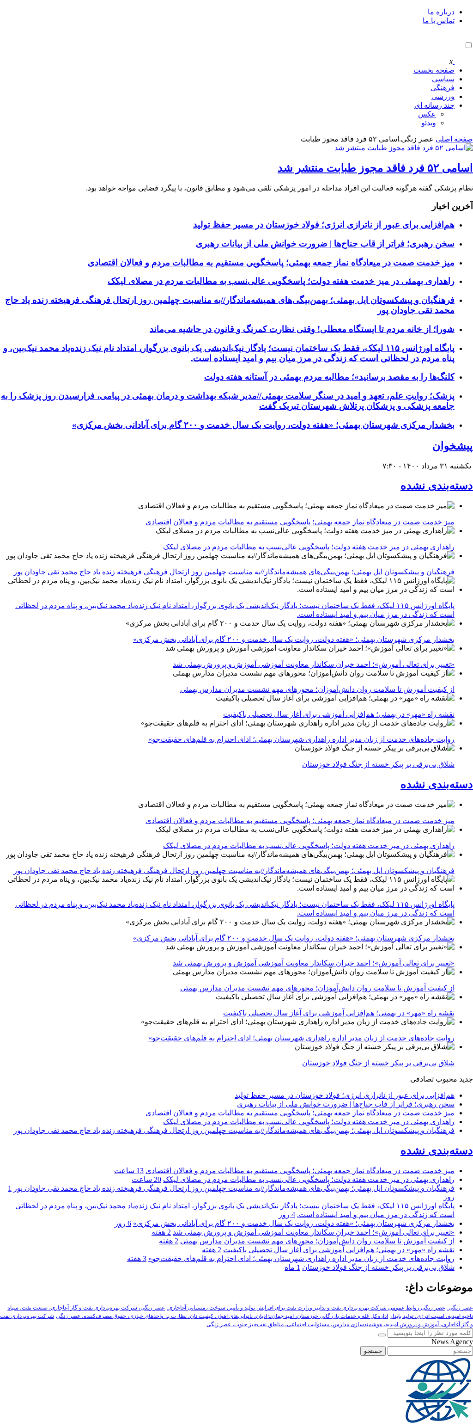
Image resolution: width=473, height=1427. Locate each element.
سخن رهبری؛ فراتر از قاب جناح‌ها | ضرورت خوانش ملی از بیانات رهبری (325, 243)
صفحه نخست (434, 70)
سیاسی (443, 79)
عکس (427, 114)
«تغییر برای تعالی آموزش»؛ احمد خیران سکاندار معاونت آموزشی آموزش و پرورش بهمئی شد (314, 664)
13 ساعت (129, 1171)
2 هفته (161, 1232)
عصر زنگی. (460, 1307)
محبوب (446, 1079)
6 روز (123, 1223)
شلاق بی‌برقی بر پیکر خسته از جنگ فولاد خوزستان (378, 764)
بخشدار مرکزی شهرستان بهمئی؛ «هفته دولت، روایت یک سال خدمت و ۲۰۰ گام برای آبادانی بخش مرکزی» (263, 425)
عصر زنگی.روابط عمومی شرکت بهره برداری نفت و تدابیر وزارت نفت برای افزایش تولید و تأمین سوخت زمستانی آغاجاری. (306, 1307)
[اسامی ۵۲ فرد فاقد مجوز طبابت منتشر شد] (403, 148)
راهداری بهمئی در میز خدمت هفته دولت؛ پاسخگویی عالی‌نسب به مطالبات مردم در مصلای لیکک (281, 281)
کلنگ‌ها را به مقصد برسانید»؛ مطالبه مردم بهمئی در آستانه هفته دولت (329, 376)
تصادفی (422, 1079)
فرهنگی (443, 88)
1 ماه (292, 1267)
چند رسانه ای (434, 105)
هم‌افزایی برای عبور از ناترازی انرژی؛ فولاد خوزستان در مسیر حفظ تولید (324, 224)
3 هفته (136, 1258)
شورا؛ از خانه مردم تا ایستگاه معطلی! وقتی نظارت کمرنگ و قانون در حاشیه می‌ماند (302, 329)
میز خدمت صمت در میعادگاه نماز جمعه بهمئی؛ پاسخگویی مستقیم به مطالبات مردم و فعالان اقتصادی (271, 262)
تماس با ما (439, 21)
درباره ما (441, 12)
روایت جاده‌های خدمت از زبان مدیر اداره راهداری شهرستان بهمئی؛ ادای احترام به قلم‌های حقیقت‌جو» (301, 739)
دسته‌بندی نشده (436, 486)
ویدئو (428, 123)
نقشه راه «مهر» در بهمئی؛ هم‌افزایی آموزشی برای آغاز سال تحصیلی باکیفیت (339, 714)
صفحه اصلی (454, 139)
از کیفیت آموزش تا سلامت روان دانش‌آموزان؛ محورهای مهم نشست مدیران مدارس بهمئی (317, 689)
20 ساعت (146, 1179)
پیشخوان (452, 446)
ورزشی (443, 96)
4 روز (287, 1214)
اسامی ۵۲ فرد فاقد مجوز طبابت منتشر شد (375, 168)
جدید (466, 1079)
